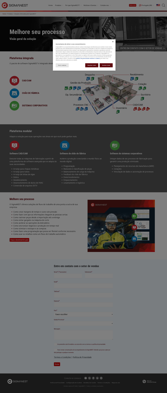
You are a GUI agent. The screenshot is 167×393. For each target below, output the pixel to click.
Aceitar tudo (106, 65)
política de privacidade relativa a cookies (88, 58)
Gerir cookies (62, 65)
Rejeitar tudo (92, 65)
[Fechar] (113, 41)
